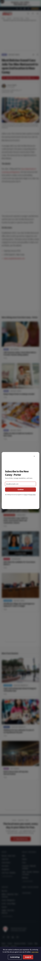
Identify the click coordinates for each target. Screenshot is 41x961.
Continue (20, 489)
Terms (25, 494)
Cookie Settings (15, 957)
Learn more (34, 952)
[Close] (34, 456)
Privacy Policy (32, 494)
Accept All (28, 957)
